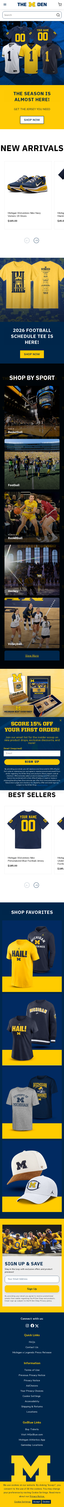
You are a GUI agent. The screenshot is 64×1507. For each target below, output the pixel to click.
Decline (46, 1502)
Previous (27, 240)
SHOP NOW (32, 120)
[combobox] (32, 15)
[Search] (58, 15)
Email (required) (13, 748)
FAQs (32, 1342)
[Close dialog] (61, 720)
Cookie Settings (32, 1396)
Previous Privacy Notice (32, 1375)
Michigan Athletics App (32, 1439)
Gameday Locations (32, 1445)
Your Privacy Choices (32, 1390)
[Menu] (5, 4)
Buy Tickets (32, 1429)
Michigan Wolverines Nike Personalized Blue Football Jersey (26, 859)
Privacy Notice (32, 1380)
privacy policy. (42, 785)
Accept (36, 1502)
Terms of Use (32, 1370)
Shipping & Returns (32, 1406)
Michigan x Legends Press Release (32, 1352)
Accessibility (32, 1401)
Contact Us (32, 1347)
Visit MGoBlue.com (32, 1434)
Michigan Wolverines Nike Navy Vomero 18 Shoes (24, 215)
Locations (31, 1411)
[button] (60, 4)
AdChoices (32, 1385)
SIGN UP (32, 761)
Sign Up (32, 1289)
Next (36, 240)
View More (32, 655)
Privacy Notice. (37, 1496)
